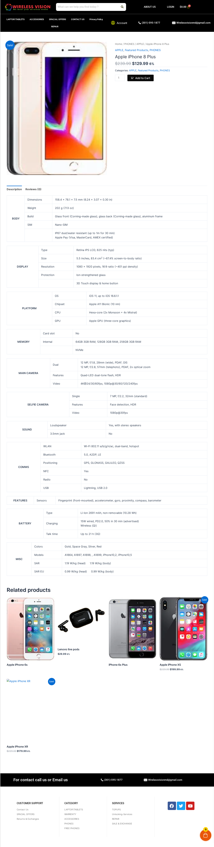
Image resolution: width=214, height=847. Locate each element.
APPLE (140, 44)
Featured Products (136, 50)
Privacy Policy (96, 19)
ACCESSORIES (37, 19)
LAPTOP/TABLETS (16, 19)
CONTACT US (77, 19)
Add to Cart (142, 78)
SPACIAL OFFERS (57, 19)
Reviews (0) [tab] (33, 189)
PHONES (129, 44)
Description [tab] (14, 189)
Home (118, 44)
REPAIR (54, 26)
